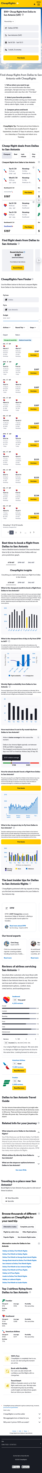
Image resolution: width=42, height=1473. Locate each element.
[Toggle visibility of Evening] (8, 870)
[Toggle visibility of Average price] (28, 675)
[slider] (39, 321)
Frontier (15, 1077)
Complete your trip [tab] (27, 1227)
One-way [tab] (34, 155)
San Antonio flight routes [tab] (27, 1237)
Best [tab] (15, 154)
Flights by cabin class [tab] (11, 1232)
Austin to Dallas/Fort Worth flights (14, 1276)
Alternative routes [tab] (9, 1227)
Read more (8, 958)
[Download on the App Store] (25, 1467)
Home (14, 1431)
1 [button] (11, 532)
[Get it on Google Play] (15, 1467)
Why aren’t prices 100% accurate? (16, 1422)
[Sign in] (34, 4)
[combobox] (9, 21)
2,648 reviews (17, 1084)
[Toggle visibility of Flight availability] (15, 675)
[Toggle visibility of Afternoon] (30, 869)
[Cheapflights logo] (8, 3)
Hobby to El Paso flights (10, 1273)
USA (20, 1431)
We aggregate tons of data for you (16, 1418)
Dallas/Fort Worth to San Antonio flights (16, 1267)
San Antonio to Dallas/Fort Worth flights (16, 1263)
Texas (25, 1431)
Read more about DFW (18, 926)
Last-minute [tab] (23, 155)
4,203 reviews (17, 1003)
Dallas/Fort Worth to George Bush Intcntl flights (19, 1257)
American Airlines (18, 1060)
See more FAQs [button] (21, 1170)
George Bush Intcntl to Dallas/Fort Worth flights (19, 1260)
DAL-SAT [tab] (31, 562)
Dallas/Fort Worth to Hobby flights (14, 1254)
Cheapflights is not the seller (14, 1414)
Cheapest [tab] (6, 154)
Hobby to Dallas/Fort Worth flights (14, 1251)
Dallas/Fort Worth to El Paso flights (14, 1270)
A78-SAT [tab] (11, 562)
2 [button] (15, 532)
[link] (17, 268)
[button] (23, 15)
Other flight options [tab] (30, 1232)
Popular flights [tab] (8, 1237)
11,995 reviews (18, 1067)
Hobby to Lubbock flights (11, 1279)
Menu (39, 2)
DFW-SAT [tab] (21, 562)
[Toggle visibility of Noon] (18, 869)
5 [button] (30, 532)
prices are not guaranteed (10, 1407)
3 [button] (20, 532)
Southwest (16, 996)
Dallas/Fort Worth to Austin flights (14, 1282)
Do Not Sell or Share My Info (21, 1456)
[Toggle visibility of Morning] (8, 869)
